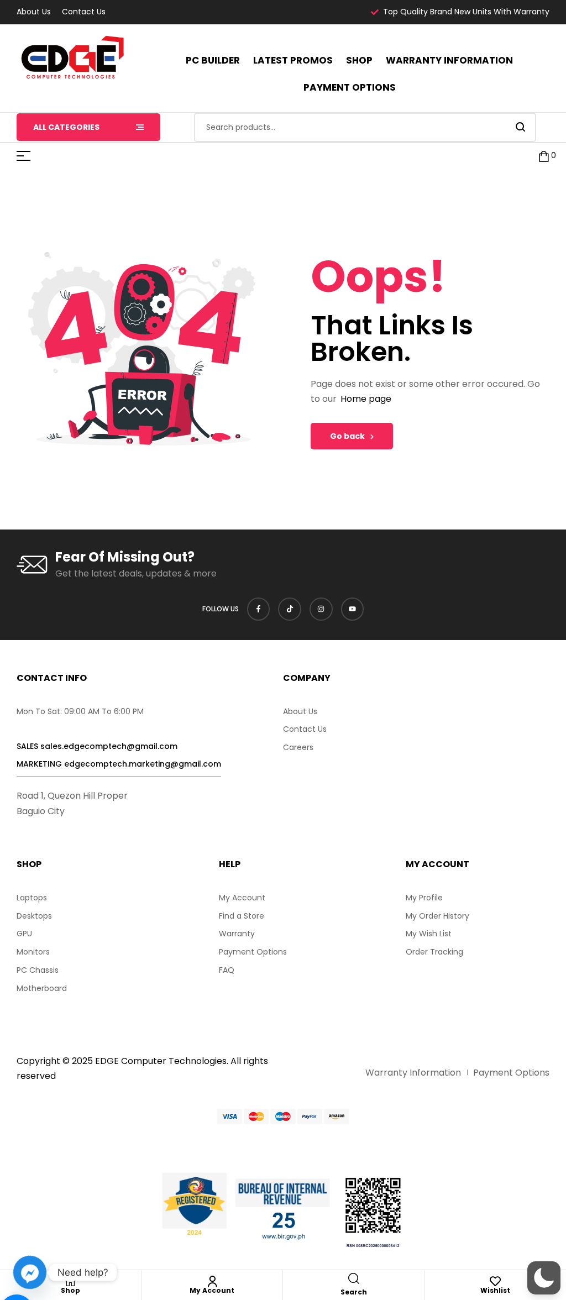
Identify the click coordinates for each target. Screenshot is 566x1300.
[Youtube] (352, 609)
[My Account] (212, 1281)
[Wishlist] (495, 1281)
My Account (212, 1290)
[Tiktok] (289, 609)
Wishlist (495, 1290)
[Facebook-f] (258, 609)
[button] (543, 1277)
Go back (347, 436)
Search (521, 127)
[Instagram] (321, 609)
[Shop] (70, 1281)
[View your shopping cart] (543, 156)
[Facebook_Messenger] (30, 1272)
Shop (70, 1290)
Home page (365, 398)
